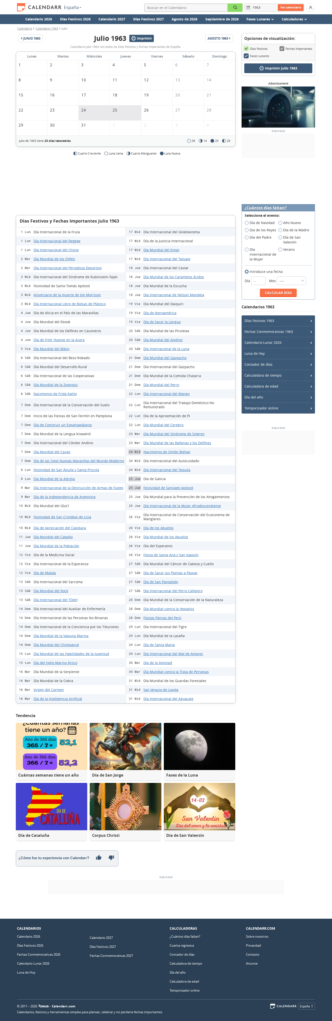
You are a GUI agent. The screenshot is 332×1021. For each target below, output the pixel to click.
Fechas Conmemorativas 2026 (38, 954)
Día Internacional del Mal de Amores (173, 653)
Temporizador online (261, 408)
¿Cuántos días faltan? (266, 207)
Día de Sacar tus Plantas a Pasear (170, 573)
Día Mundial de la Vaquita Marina (61, 635)
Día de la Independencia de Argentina (65, 496)
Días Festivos (259, 49)
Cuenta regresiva (182, 945)
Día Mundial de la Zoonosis (56, 384)
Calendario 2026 (38, 19)
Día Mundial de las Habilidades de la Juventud (71, 653)
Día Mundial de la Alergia (54, 478)
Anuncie (252, 963)
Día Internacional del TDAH (56, 599)
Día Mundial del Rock (51, 590)
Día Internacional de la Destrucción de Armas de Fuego (78, 487)
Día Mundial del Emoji (161, 250)
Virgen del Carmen (49, 689)
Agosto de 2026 (184, 19)
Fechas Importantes (299, 49)
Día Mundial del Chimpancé (56, 644)
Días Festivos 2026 (75, 19)
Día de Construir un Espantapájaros (63, 425)
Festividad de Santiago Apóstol (168, 487)
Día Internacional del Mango (166, 393)
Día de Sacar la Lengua (162, 322)
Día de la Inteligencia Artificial (58, 698)
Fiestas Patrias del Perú (162, 617)
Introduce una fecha (266, 271)
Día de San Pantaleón (160, 582)
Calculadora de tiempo (263, 375)
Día (248, 280)
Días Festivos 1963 (259, 320)
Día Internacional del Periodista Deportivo (68, 268)
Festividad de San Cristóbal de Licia (62, 517)
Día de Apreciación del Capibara (60, 528)
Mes (273, 280)
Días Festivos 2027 (148, 19)
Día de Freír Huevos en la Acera (59, 339)
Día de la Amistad (157, 662)
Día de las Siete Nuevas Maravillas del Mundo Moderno (79, 461)
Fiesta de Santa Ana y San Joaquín (171, 555)
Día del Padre (260, 237)
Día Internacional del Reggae (57, 241)
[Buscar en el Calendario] (235, 7)
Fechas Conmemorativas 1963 (269, 331)
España (71, 7)
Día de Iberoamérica (159, 313)
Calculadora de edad (261, 386)
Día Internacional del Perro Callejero (172, 590)
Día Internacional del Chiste (56, 250)
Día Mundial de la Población (56, 546)
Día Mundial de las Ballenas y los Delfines (177, 443)
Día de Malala (45, 573)
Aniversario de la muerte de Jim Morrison (67, 295)
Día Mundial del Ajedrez (163, 339)
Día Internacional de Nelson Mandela (173, 295)
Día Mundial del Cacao (52, 452)
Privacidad (253, 945)
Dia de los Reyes (263, 230)
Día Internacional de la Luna (166, 348)
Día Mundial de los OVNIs (54, 259)
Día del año (254, 397)
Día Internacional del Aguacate (168, 698)
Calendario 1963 (47, 28)
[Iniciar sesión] (310, 7)
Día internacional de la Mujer (263, 254)
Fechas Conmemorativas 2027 (111, 955)
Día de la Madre (296, 230)
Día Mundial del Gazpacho (164, 357)
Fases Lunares (259, 56)
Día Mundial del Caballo (53, 537)
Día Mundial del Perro (161, 384)
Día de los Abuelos (158, 528)
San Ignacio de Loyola (160, 689)
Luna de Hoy (255, 353)
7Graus (43, 1006)
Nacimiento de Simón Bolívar (167, 452)
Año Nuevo (292, 222)
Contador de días (258, 364)
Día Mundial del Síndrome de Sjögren (174, 434)
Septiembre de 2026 (222, 19)
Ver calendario (290, 7)
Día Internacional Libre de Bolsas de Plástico (70, 304)
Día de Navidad (262, 222)
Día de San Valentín (292, 239)
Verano (289, 249)
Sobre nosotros (257, 936)
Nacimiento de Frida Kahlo (55, 393)
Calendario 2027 (111, 19)
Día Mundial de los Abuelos (165, 537)
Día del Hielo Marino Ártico (55, 662)
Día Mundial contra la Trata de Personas (176, 671)
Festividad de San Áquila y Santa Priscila (66, 469)
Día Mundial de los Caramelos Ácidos (173, 277)
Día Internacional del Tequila (166, 469)
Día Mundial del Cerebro (163, 425)
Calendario (24, 28)
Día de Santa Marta (159, 644)
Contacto (252, 954)
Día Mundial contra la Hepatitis (168, 608)
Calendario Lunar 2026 (263, 342)
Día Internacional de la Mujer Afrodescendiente (182, 505)
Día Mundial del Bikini (52, 348)
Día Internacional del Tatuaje (166, 259)
